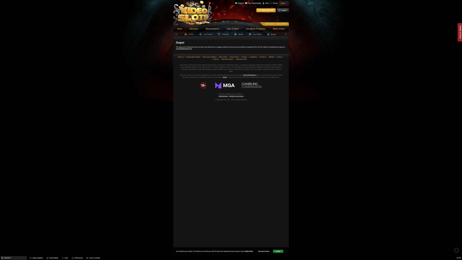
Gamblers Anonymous (236, 96)
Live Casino (208, 34)
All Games (194, 29)
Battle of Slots (279, 29)
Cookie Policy (248, 251)
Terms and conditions (210, 57)
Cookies (244, 57)
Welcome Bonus (212, 29)
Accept (278, 251)
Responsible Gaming (193, 57)
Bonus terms (223, 57)
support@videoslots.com (184, 49)
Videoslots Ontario (227, 59)
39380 (225, 77)
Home (179, 29)
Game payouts (270, 24)
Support (241, 3)
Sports (241, 34)
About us (181, 57)
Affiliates (271, 57)
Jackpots (225, 34)
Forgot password (281, 24)
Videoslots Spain (241, 59)
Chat (267, 3)
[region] (231, 251)
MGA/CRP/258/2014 (250, 75)
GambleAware (223, 96)
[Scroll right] (286, 34)
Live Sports (257, 34)
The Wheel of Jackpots (255, 29)
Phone (275, 3)
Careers (279, 57)
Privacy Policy (234, 57)
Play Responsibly (254, 3)
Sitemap (216, 59)
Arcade (273, 34)
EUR (283, 3)
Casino (191, 34)
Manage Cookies (263, 251)
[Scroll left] (176, 34)
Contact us (262, 57)
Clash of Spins (233, 29)
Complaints (253, 57)
